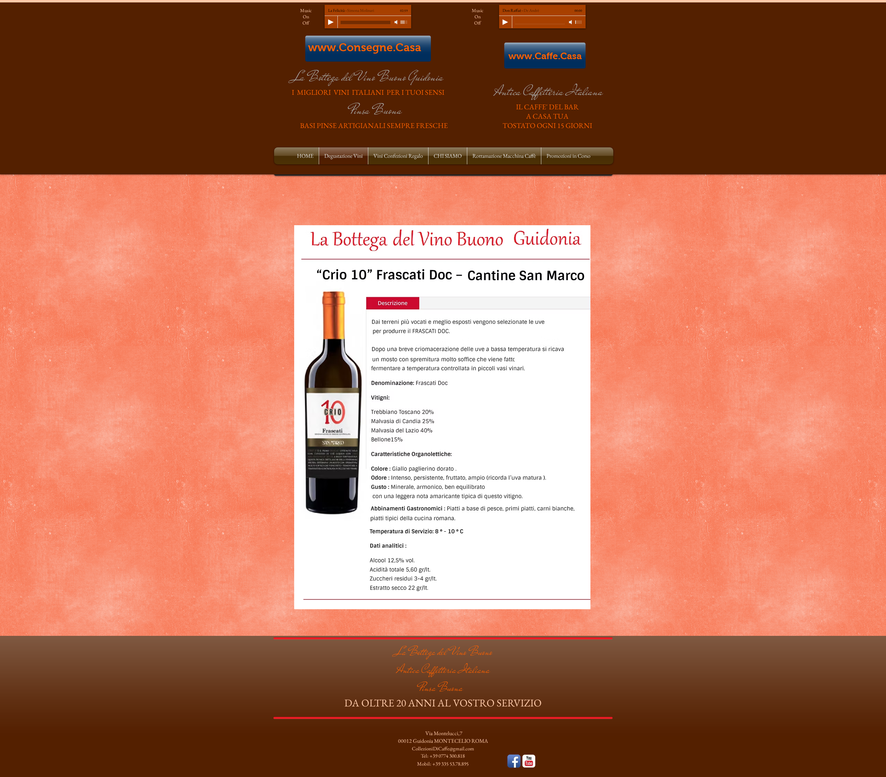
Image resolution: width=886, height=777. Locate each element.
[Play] (331, 22)
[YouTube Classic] (528, 761)
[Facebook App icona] (514, 761)
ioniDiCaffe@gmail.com (449, 748)
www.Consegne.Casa (364, 47)
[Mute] (396, 22)
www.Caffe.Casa (545, 56)
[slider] (404, 22)
